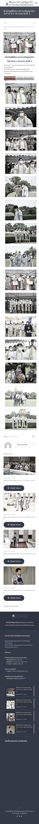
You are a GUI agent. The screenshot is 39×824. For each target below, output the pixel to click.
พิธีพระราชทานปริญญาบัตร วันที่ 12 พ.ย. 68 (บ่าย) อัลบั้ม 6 (19, 591)
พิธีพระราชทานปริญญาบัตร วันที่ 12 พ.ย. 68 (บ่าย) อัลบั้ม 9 (19, 481)
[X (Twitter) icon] (19, 816)
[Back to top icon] (19, 807)
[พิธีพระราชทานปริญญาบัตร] (19, 3)
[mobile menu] (36, 3)
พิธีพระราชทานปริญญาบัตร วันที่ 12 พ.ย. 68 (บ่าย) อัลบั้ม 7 (19, 555)
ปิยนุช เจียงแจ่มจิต (19, 27)
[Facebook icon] (17, 816)
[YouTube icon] (22, 816)
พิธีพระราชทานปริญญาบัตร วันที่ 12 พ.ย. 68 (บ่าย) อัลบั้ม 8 (19, 518)
